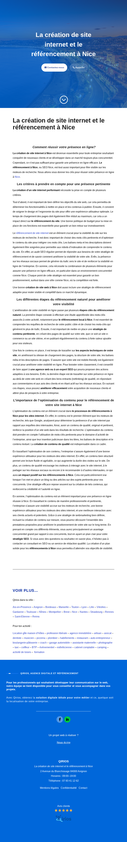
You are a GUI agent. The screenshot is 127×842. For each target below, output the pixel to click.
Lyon (84, 607)
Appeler (80, 67)
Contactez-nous (55, 67)
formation (39, 652)
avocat (107, 633)
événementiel (46, 647)
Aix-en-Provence (22, 607)
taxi (17, 647)
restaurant (82, 638)
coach (43, 642)
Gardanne (18, 612)
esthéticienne (64, 647)
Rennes (109, 612)
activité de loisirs (22, 652)
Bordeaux (50, 607)
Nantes (84, 612)
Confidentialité (69, 788)
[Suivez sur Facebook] (60, 719)
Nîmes (42, 612)
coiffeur (25, 647)
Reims (35, 616)
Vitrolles (101, 607)
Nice (17, 177)
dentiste (17, 638)
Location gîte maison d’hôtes (28, 633)
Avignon (38, 607)
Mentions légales (49, 788)
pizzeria (41, 638)
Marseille (64, 607)
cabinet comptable (84, 647)
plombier (52, 638)
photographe (105, 642)
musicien (29, 638)
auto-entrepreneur (100, 638)
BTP (34, 647)
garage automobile (59, 642)
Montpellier (55, 612)
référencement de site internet (32, 233)
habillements (67, 638)
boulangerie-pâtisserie (25, 642)
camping (102, 647)
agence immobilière (80, 633)
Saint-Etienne (22, 616)
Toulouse (31, 612)
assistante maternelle (84, 642)
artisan (97, 633)
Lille (91, 607)
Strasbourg (96, 612)
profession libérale (57, 633)
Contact (83, 788)
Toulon (75, 607)
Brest (66, 612)
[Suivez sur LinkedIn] (67, 719)
